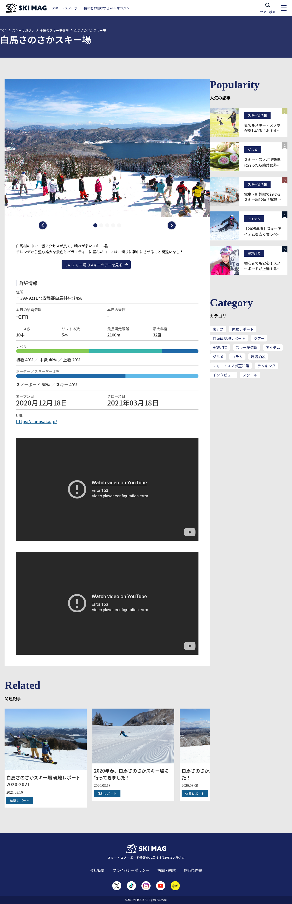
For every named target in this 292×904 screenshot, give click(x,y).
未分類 (218, 329)
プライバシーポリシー (131, 870)
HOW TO (220, 347)
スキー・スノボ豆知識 (231, 365)
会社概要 (97, 870)
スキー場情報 (247, 347)
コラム (237, 356)
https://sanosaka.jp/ (36, 421)
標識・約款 (166, 870)
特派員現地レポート (229, 338)
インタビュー (224, 375)
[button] (43, 225)
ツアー (259, 338)
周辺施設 (258, 356)
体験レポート (243, 329)
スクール (250, 375)
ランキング (266, 365)
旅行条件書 (193, 870)
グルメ (218, 356)
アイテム (273, 347)
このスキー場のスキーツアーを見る (93, 264)
